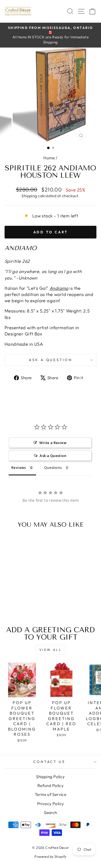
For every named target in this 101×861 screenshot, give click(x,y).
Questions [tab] (53, 467)
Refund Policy (50, 785)
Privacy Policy (50, 803)
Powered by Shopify (50, 856)
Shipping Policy (50, 776)
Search (50, 812)
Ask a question (50, 360)
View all (50, 650)
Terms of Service (51, 794)
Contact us (49, 761)
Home (49, 157)
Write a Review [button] (53, 442)
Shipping (29, 195)
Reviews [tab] (18, 467)
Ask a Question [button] (53, 455)
